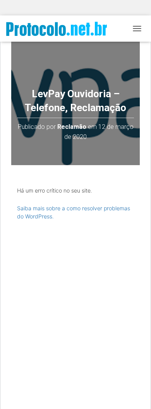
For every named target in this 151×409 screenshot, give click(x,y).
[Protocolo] (59, 28)
